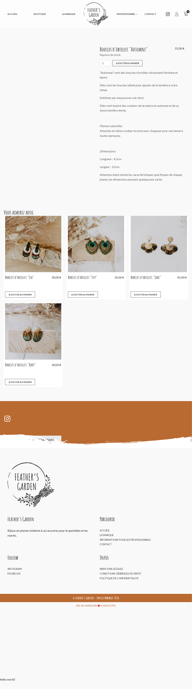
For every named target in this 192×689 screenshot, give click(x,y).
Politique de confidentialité (119, 578)
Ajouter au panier (127, 63)
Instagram (15, 568)
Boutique (40, 14)
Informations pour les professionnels (125, 539)
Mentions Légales (111, 568)
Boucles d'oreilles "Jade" (146, 277)
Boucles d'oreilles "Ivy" (82, 277)
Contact (150, 14)
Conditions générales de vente (120, 573)
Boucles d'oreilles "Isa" (19, 277)
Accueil (12, 14)
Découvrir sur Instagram (32, 439)
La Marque (68, 14)
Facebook (14, 573)
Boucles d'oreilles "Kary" (20, 364)
